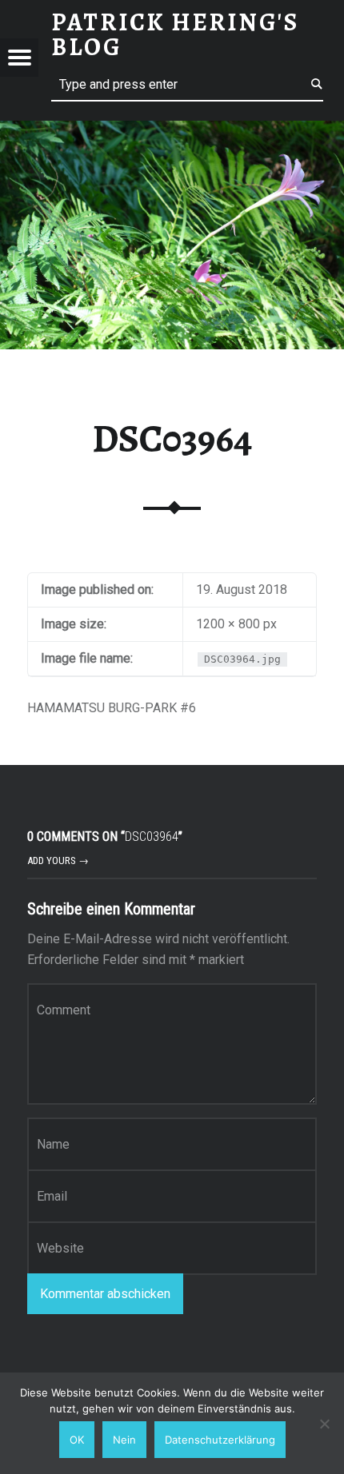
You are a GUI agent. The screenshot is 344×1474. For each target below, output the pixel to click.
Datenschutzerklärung (220, 1439)
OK (77, 1439)
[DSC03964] (172, 130)
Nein (124, 1439)
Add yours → (58, 860)
